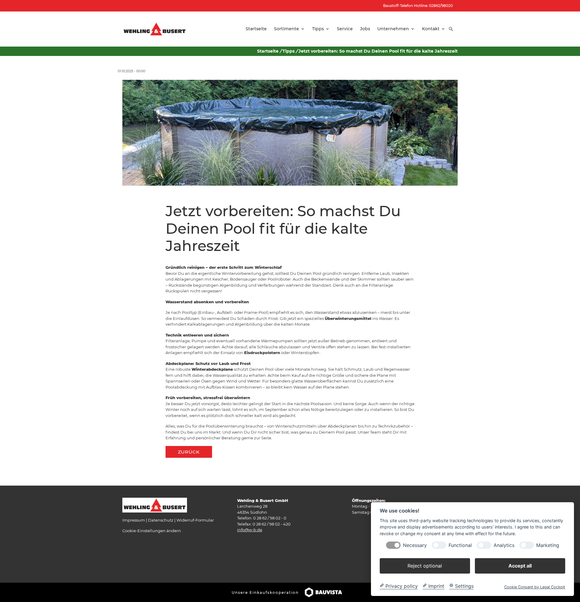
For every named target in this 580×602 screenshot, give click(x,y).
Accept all (520, 565)
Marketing (547, 545)
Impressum (133, 520)
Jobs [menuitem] (365, 28)
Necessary (415, 545)
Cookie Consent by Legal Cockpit (534, 586)
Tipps (288, 51)
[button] (451, 29)
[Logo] (154, 28)
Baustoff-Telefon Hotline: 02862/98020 (418, 5)
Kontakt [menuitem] (431, 28)
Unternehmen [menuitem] (393, 28)
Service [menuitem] (345, 28)
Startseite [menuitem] (256, 28)
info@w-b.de (249, 529)
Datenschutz (160, 520)
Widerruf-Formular (195, 520)
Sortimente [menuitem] (286, 28)
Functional (460, 545)
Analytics (504, 545)
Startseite (268, 51)
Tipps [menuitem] (318, 28)
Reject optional (425, 565)
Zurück (189, 452)
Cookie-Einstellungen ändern (151, 530)
